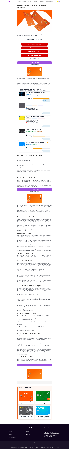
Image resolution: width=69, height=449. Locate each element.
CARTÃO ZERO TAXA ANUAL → (34, 48)
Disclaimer (39, 382)
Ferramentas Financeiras (49, 1)
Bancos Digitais (24, 1)
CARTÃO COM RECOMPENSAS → (34, 55)
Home (19, 1)
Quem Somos (28, 434)
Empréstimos (35, 1)
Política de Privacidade (32, 382)
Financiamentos (41, 1)
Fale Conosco (28, 433)
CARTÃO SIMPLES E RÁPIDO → (34, 44)
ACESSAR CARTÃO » (46, 100)
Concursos (29, 1)
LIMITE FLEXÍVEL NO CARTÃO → (34, 51)
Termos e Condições (29, 436)
